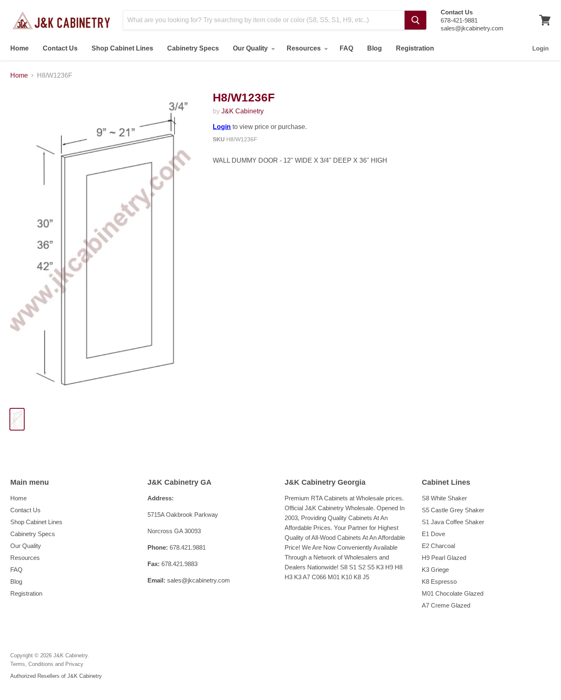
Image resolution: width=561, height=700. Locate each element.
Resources (304, 48)
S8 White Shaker (444, 498)
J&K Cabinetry (242, 111)
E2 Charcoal (438, 545)
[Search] (415, 20)
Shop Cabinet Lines (122, 48)
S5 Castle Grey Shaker (453, 510)
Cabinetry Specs (193, 48)
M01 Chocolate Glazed (452, 593)
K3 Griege (435, 569)
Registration (415, 48)
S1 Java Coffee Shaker (453, 521)
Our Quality (251, 48)
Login (540, 48)
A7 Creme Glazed (446, 605)
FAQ (346, 48)
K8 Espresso (439, 581)
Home (19, 48)
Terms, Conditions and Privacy (46, 664)
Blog (374, 48)
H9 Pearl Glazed (444, 557)
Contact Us (60, 48)
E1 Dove (433, 533)
